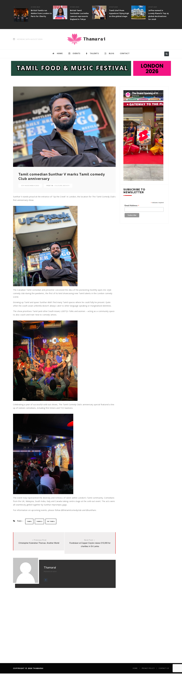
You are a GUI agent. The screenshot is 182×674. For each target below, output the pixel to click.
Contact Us (164, 668)
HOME (59, 53)
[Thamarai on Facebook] (46, 580)
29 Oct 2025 (112, 7)
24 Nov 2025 (34, 7)
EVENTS (76, 53)
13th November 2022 (30, 185)
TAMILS (39, 521)
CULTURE (58, 185)
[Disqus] (64, 621)
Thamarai (50, 567)
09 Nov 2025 (74, 7)
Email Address (132, 205)
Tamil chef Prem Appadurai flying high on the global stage (118, 13)
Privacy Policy (148, 668)
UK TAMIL (51, 521)
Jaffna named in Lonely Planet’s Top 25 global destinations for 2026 (157, 14)
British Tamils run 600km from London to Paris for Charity (40, 13)
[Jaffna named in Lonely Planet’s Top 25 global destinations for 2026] (137, 12)
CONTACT (125, 53)
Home (135, 668)
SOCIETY (66, 185)
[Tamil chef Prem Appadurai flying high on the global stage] (98, 12)
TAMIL (29, 521)
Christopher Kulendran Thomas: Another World (39, 542)
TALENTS (94, 53)
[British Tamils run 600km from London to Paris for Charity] (20, 14)
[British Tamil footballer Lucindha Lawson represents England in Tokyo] (59, 12)
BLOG (111, 53)
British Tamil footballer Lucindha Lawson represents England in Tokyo (78, 14)
